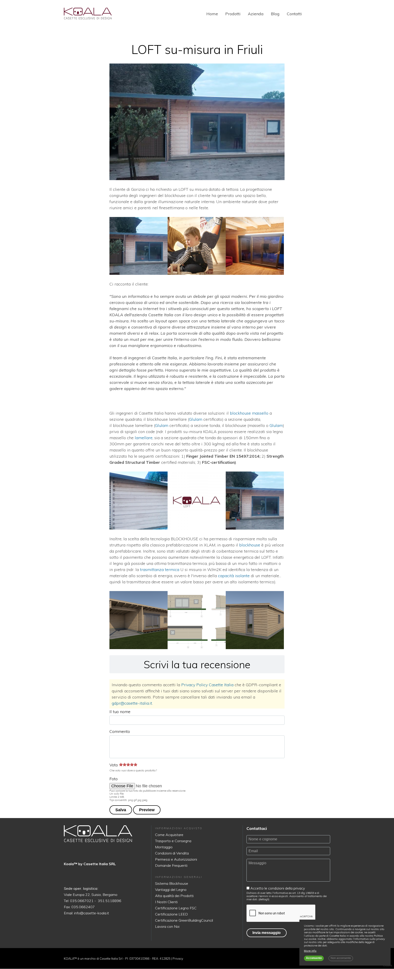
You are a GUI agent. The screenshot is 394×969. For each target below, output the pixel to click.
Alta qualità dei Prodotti (174, 895)
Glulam (195, 419)
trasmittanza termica (159, 569)
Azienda (256, 13)
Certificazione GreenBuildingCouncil (184, 920)
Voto (113, 765)
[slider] (128, 764)
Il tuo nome (119, 711)
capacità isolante (234, 575)
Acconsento (314, 958)
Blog (275, 13)
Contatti (294, 13)
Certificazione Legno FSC (176, 908)
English (319, 14)
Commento (119, 731)
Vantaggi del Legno (171, 889)
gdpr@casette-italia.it (132, 703)
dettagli (264, 899)
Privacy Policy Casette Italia (207, 684)
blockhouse (249, 545)
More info (310, 950)
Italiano (311, 14)
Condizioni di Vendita (172, 853)
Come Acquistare (169, 834)
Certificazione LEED (171, 914)
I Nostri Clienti (166, 902)
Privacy (178, 958)
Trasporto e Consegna (173, 841)
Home (212, 13)
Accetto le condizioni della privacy (277, 888)
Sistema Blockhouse (171, 883)
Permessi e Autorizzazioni (176, 859)
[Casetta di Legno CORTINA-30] (88, 14)
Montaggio (164, 847)
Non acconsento (341, 958)
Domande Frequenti (171, 865)
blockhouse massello (249, 413)
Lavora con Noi (167, 926)
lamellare (144, 437)
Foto (113, 778)
